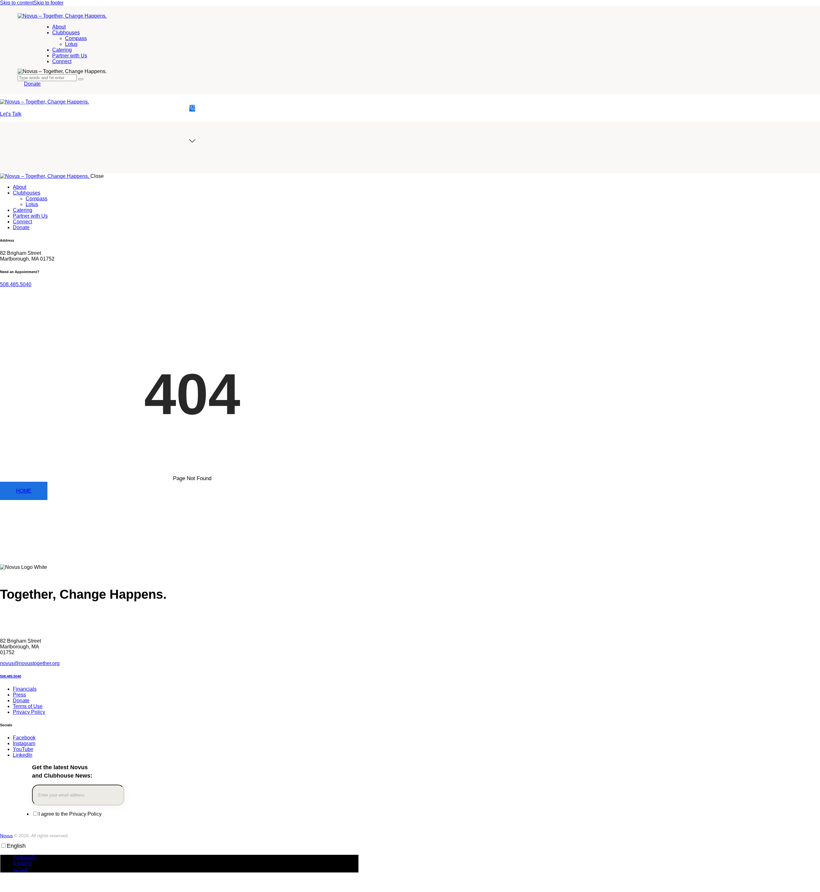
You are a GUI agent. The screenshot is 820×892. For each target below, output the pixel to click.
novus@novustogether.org (30, 663)
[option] (185, 858)
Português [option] (25, 857)
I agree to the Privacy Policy (70, 814)
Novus (6, 835)
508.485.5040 (15, 284)
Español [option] (22, 863)
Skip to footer (48, 2)
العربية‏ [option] (20, 869)
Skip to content (17, 2)
